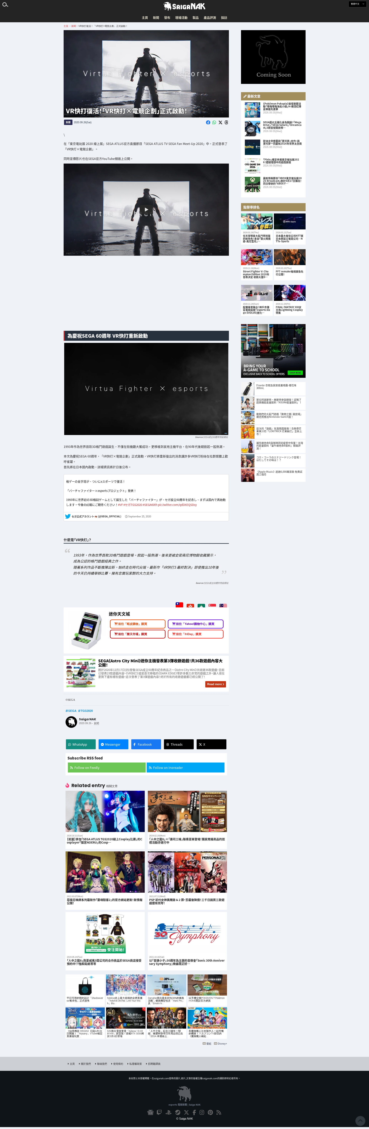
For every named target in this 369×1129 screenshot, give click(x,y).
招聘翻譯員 (154, 1063)
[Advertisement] (146, 297)
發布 (167, 17)
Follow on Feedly (86, 767)
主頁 (145, 17)
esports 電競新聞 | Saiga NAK (184, 1104)
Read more (214, 684)
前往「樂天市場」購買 (132, 634)
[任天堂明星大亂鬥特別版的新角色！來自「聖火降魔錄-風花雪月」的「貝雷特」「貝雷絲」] (257, 221)
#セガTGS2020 (132, 505)
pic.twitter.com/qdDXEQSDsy (177, 505)
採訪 (224, 17)
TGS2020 (87, 711)
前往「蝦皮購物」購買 (132, 623)
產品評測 (210, 17)
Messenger (112, 744)
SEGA (72, 711)
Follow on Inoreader (168, 767)
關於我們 (86, 1063)
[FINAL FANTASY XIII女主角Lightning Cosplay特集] (290, 293)
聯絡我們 (102, 1063)
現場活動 (181, 17)
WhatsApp (79, 744)
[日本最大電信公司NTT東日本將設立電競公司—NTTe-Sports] (290, 221)
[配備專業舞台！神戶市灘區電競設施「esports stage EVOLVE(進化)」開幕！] (257, 293)
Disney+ (222, 1043)
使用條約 (118, 1063)
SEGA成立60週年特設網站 (215, 436)
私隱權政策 (135, 1063)
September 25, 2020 (139, 516)
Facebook (145, 744)
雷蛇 (208, 1043)
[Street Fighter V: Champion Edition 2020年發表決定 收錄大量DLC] (257, 257)
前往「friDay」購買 (188, 634)
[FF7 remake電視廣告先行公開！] (290, 257)
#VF (120, 505)
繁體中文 (355, 4)
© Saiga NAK (184, 1118)
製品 (196, 17)
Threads (176, 744)
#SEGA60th (150, 505)
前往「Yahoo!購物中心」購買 (195, 623)
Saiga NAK (184, 6)
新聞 (156, 17)
